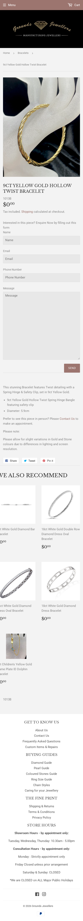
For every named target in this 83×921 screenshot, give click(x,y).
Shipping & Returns (41, 806)
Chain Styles (41, 785)
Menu (12, 5)
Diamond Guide (41, 763)
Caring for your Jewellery (41, 790)
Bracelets (23, 52)
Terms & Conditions (41, 812)
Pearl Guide (41, 768)
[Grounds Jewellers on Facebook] (37, 895)
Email (6, 251)
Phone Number (12, 269)
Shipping (27, 212)
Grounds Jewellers (42, 905)
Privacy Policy (41, 817)
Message (8, 288)
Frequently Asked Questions (41, 741)
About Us (41, 730)
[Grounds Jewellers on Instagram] (44, 895)
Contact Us (41, 736)
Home (6, 52)
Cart (77, 5)
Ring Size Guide (41, 779)
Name (6, 232)
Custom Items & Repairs (41, 747)
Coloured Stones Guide (41, 774)
